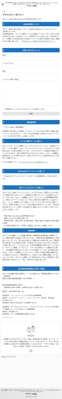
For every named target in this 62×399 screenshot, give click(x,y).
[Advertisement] (31, 371)
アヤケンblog (32, 6)
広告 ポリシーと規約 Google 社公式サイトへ (38, 41)
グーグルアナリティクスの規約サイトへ (33, 162)
